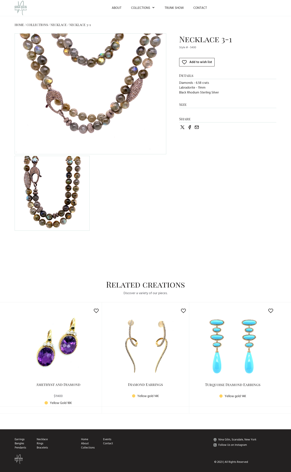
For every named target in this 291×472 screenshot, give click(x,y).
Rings (40, 443)
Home (19, 25)
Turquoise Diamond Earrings (232, 384)
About (117, 8)
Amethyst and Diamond (58, 384)
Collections (140, 8)
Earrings (20, 439)
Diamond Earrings (145, 384)
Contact (200, 8)
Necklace (58, 25)
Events (107, 439)
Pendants (20, 448)
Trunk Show (174, 8)
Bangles (19, 443)
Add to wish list (200, 62)
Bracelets (42, 448)
